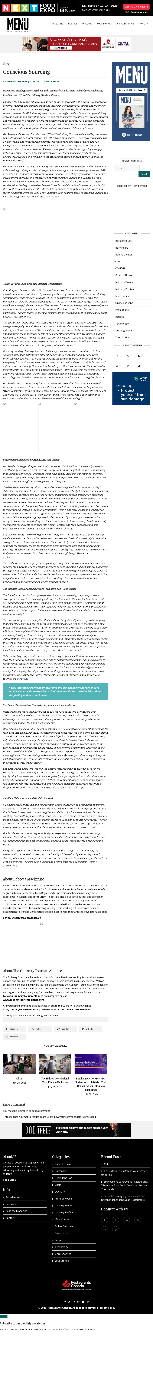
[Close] (3, 1316)
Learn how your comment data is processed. (71, 1116)
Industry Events (124, 282)
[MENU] (18, 21)
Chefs (118, 261)
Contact (10, 1217)
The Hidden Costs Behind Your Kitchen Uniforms (124, 1172)
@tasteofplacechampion (26, 917)
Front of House (123, 275)
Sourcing (38, 1015)
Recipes (119, 316)
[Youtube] (83, 1301)
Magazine (57, 23)
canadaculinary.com (53, 1009)
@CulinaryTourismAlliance (27, 996)
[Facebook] (117, 356)
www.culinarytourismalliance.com (23, 999)
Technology (122, 323)
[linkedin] (139, 356)
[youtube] (117, 366)
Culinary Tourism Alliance (17, 1015)
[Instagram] (78, 1301)
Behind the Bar (123, 254)
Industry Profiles (124, 289)
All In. (19, 1078)
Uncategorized (123, 330)
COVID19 (120, 268)
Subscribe (11, 1204)
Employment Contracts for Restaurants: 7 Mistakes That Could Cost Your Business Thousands (125, 1185)
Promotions (122, 309)
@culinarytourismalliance (22, 1009)
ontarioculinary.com (79, 1009)
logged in (23, 1110)
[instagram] (128, 366)
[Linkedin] (74, 1301)
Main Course (50, 81)
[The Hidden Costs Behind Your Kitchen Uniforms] (55, 1056)
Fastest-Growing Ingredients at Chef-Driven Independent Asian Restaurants (123, 1197)
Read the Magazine (16, 1211)
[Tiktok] (139, 366)
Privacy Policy (107, 1307)
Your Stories (104, 23)
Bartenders (121, 247)
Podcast (72, 23)
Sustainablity (51, 1015)
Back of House (123, 240)
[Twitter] (128, 356)
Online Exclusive (125, 23)
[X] (69, 1301)
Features (87, 23)
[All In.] (19, 1056)
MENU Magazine (17, 81)
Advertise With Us (16, 1197)
